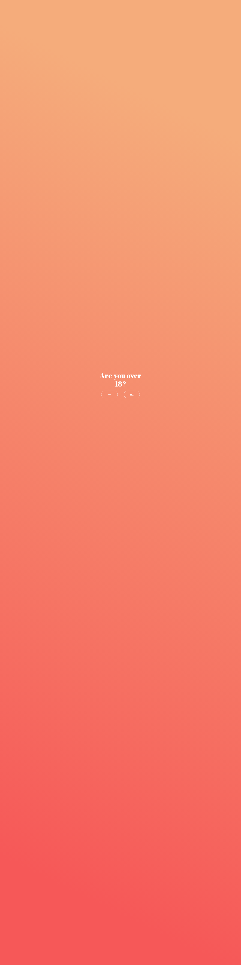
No (132, 394)
